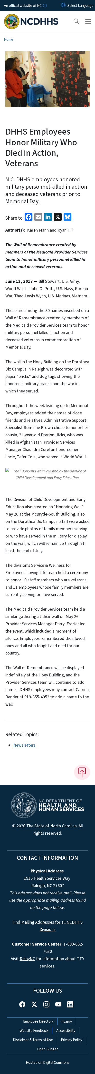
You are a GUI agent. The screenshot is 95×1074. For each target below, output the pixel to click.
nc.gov (67, 1021)
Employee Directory (38, 1021)
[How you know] (44, 5)
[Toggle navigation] (88, 21)
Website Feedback (34, 1030)
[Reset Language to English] (63, 5)
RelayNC (27, 959)
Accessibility (65, 1030)
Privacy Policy (71, 1040)
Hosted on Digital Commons (47, 1062)
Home (8, 39)
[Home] (31, 16)
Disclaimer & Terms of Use (33, 1040)
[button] (73, 21)
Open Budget (47, 1049)
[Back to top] (82, 772)
